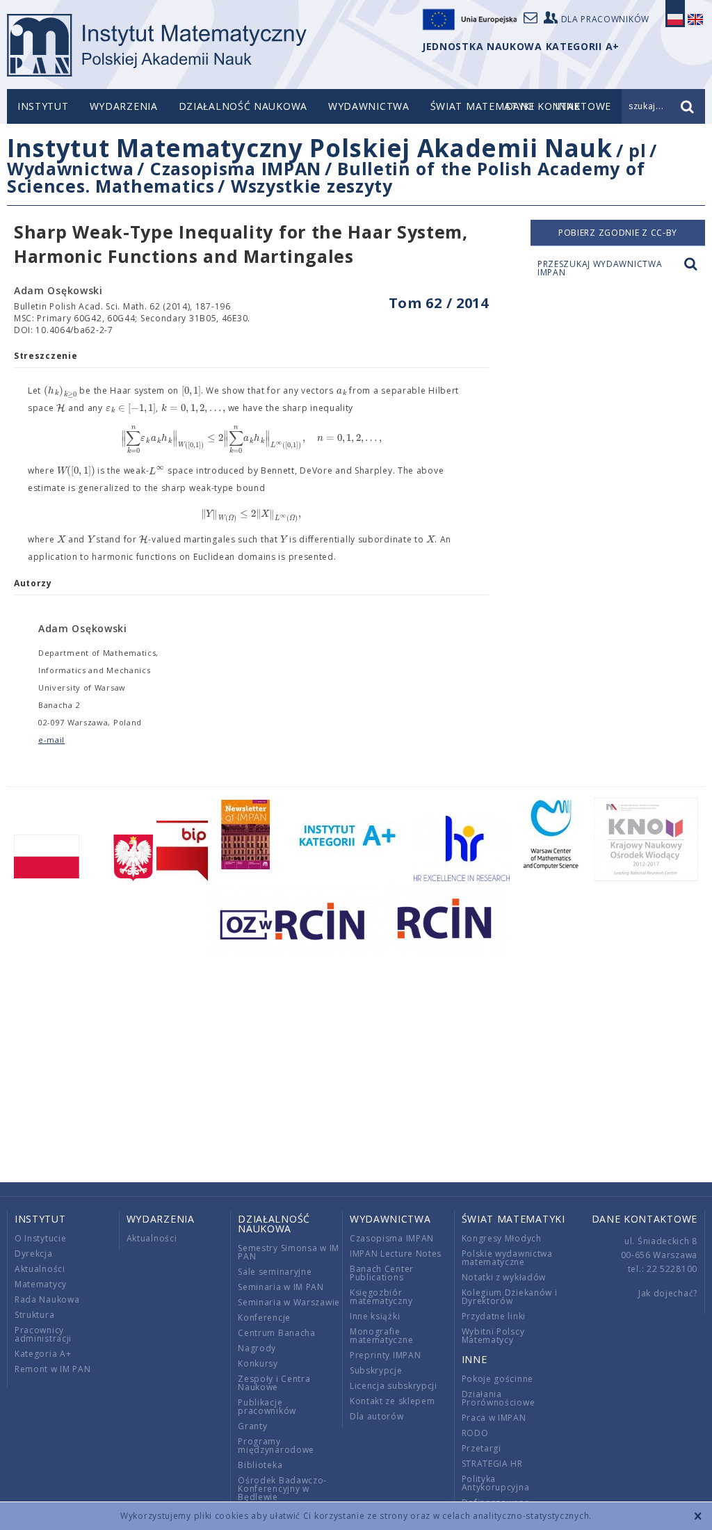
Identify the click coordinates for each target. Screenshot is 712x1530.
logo (157, 45)
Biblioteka (260, 1465)
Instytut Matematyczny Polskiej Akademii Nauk (310, 147)
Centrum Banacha (277, 1333)
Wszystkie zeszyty (312, 186)
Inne (474, 1359)
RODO (475, 1433)
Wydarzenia (124, 106)
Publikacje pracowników (267, 1406)
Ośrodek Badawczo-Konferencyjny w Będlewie (282, 1488)
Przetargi (481, 1448)
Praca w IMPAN (494, 1418)
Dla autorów (377, 1416)
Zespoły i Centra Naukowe (274, 1383)
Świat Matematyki (482, 106)
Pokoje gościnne (498, 1379)
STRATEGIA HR (492, 1463)
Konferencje (264, 1317)
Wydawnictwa (369, 106)
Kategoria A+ (43, 1354)
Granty (252, 1426)
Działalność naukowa (243, 106)
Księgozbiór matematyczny (381, 1297)
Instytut (43, 106)
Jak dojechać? (667, 1293)
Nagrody (257, 1348)
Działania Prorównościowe (498, 1398)
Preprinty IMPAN (385, 1355)
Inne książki (375, 1316)
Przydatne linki (494, 1316)
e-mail (51, 739)
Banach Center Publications (382, 1273)
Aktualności (40, 1269)
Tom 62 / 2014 (439, 302)
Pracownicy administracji (43, 1334)
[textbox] (60, 391)
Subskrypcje (376, 1370)
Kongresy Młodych (502, 1238)
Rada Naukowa (47, 1299)
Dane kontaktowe (645, 1218)
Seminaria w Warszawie (289, 1302)
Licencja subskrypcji (393, 1386)
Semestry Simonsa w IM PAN (288, 1252)
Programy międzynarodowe (276, 1445)
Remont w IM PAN (53, 1369)
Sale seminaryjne (275, 1272)
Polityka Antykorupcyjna (496, 1483)
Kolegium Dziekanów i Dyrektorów (510, 1297)
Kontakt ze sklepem (392, 1401)
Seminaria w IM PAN (281, 1287)
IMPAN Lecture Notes (396, 1253)
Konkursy (258, 1363)
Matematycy (41, 1284)
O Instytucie (40, 1238)
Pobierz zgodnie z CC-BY (617, 233)
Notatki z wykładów (504, 1277)
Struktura (34, 1315)
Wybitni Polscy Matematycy (493, 1336)
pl (637, 150)
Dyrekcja (34, 1253)
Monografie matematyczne (381, 1336)
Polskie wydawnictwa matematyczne (507, 1258)
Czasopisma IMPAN (235, 168)
